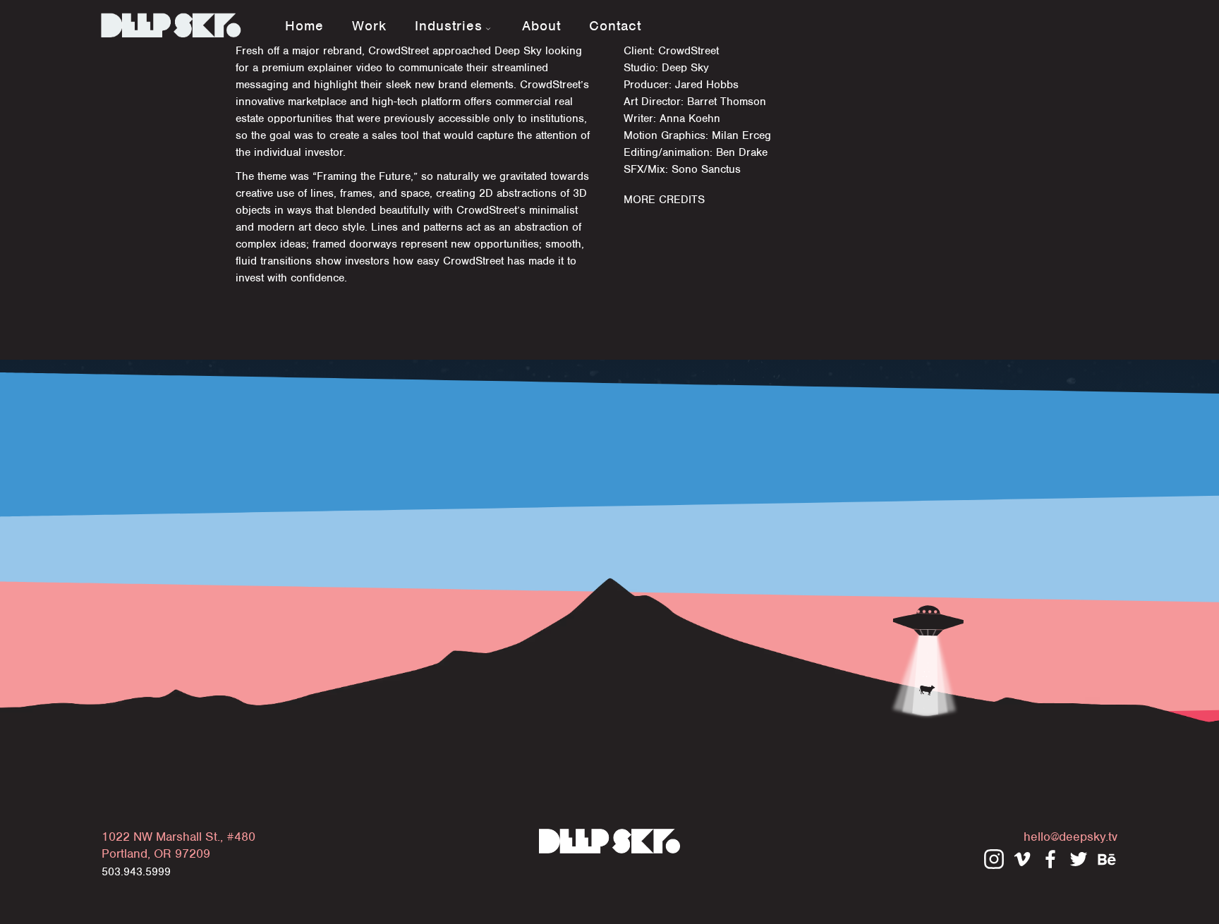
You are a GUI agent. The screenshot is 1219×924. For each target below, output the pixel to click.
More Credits (664, 200)
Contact (615, 26)
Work (369, 26)
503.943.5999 (136, 872)
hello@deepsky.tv (1070, 836)
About (541, 26)
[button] (454, 24)
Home (304, 26)
